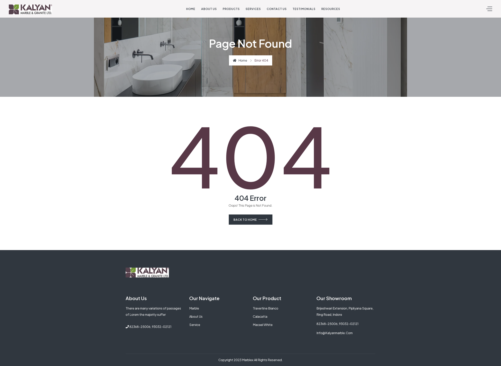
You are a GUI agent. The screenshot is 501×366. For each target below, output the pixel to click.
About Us (209, 9)
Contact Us (277, 9)
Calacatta (260, 316)
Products (231, 9)
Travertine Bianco (265, 308)
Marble (194, 308)
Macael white (263, 325)
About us (196, 316)
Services (253, 9)
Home (190, 9)
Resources (330, 9)
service (194, 325)
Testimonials (304, 9)
